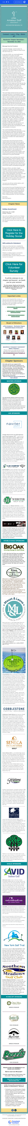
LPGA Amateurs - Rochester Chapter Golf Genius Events (16, 312)
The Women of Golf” (10, 920)
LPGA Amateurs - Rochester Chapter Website (16, 308)
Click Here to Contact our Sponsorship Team (14, 1080)
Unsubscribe (4, 1118)
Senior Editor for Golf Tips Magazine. (15, 921)
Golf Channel (17, 916)
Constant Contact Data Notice (20, 1118)
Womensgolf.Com (15, 917)
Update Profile (10, 1118)
